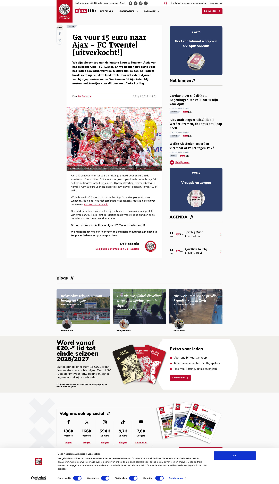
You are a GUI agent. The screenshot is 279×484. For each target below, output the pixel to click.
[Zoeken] (165, 3)
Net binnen (106, 11)
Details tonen (176, 478)
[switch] (105, 478)
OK (235, 455)
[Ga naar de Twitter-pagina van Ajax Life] (135, 3)
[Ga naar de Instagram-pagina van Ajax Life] (141, 3)
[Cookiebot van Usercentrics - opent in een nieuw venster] (38, 478)
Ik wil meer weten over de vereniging (188, 3)
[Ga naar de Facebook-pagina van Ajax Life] (130, 3)
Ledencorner (127, 11)
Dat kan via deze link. (96, 204)
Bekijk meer (182, 162)
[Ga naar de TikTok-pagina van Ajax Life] (146, 3)
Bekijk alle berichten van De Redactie (117, 249)
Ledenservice (216, 3)
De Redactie (85, 96)
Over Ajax (150, 11)
